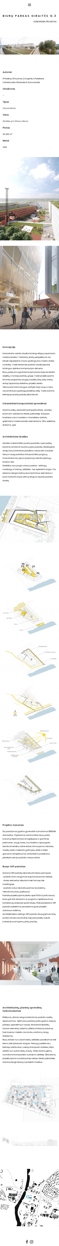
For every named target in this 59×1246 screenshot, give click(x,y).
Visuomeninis (9, 108)
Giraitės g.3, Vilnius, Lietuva (15, 121)
